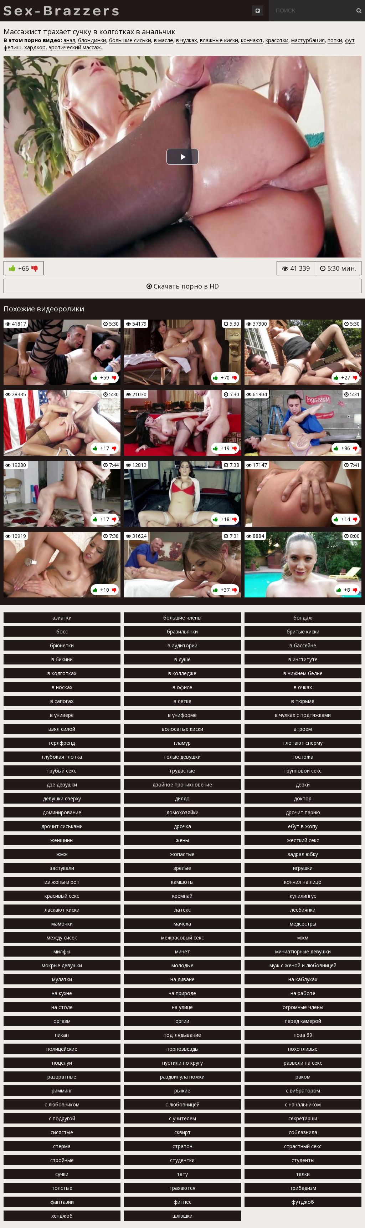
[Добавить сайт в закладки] (257, 10)
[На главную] (61, 10)
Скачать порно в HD (185, 286)
